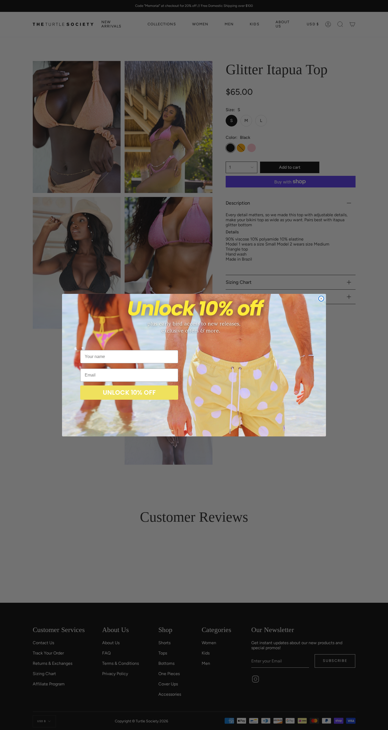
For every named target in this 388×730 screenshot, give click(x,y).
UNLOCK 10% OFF (129, 392)
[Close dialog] (321, 298)
